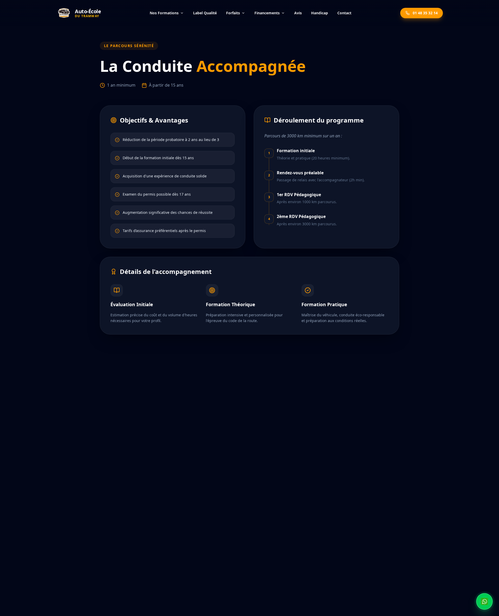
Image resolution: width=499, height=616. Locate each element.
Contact (344, 12)
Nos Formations (164, 12)
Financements (267, 12)
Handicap (319, 12)
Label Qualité (205, 12)
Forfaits (233, 12)
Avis (298, 12)
